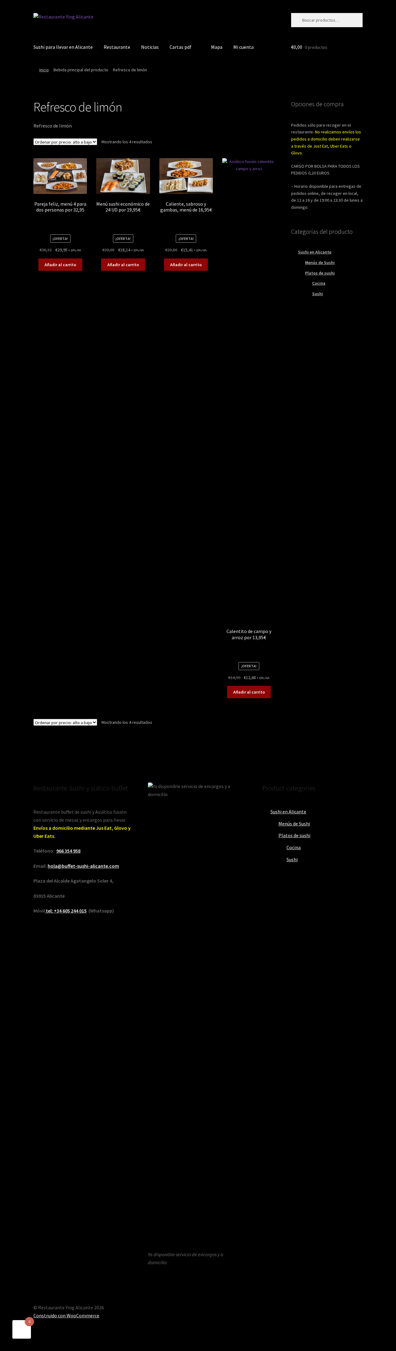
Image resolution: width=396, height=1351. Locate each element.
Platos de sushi (320, 273)
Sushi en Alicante (314, 252)
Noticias (150, 47)
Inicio (44, 70)
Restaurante (117, 47)
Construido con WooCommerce (66, 1315)
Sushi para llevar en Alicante (63, 47)
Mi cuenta (243, 47)
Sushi (317, 293)
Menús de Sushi (320, 262)
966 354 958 (68, 851)
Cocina (318, 283)
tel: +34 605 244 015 (66, 911)
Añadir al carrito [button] (60, 264)
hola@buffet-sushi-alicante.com (83, 866)
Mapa (216, 47)
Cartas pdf (181, 47)
